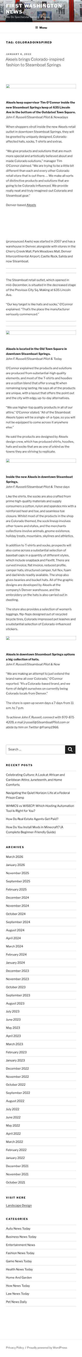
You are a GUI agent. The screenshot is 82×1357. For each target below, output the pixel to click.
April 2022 (13, 1133)
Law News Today (17, 1293)
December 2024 (17, 897)
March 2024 (14, 946)
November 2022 (17, 1077)
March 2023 (14, 1044)
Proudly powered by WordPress (47, 1347)
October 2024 (16, 914)
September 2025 (18, 881)
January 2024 (15, 963)
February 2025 (16, 889)
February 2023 (16, 1052)
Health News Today (19, 1269)
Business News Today (21, 1237)
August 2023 (15, 1003)
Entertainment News (20, 1245)
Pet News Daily (16, 1302)
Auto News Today (18, 1228)
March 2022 (14, 1142)
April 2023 (13, 1036)
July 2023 (13, 1011)
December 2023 (17, 971)
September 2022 (18, 1093)
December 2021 (17, 1166)
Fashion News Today (20, 1253)
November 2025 (17, 873)
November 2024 (17, 906)
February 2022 (16, 1150)
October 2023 (16, 987)
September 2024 (18, 922)
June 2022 (13, 1117)
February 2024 (16, 954)
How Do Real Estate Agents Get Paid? (32, 819)
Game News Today (19, 1261)
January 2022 (15, 1158)
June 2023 (13, 1019)
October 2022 (15, 1085)
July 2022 (12, 1109)
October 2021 (15, 1182)
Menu (43, 27)
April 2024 (13, 938)
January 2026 (15, 865)
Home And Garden (19, 1277)
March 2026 (14, 857)
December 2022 (17, 1068)
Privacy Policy (15, 1347)
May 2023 (13, 1028)
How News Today (18, 1286)
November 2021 (17, 1174)
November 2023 (17, 979)
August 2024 (15, 930)
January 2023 (15, 1060)
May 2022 (13, 1125)
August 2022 (15, 1101)
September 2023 (18, 995)
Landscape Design (19, 1205)
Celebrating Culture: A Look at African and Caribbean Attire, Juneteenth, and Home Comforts (35, 780)
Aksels (31, 205)
